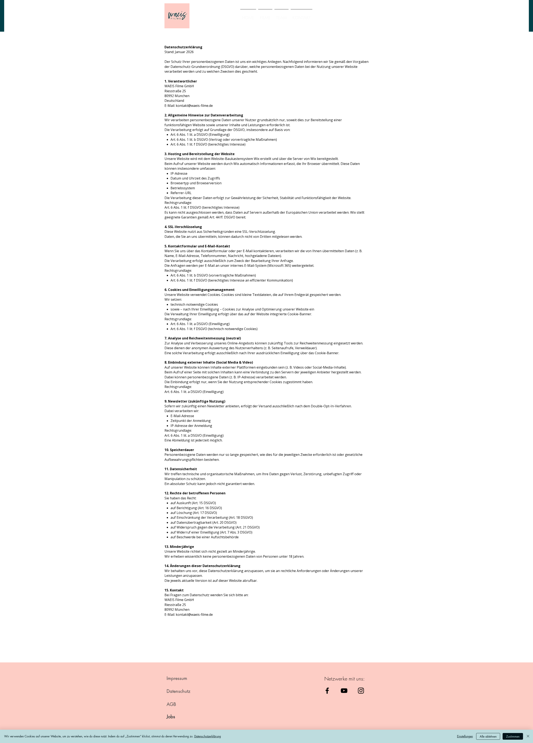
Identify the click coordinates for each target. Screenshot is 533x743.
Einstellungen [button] (465, 736)
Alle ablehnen (488, 736)
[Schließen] (528, 736)
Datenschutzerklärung (207, 736)
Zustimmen (512, 736)
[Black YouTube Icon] (344, 691)
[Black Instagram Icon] (361, 691)
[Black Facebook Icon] (327, 691)
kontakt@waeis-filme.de (194, 105)
